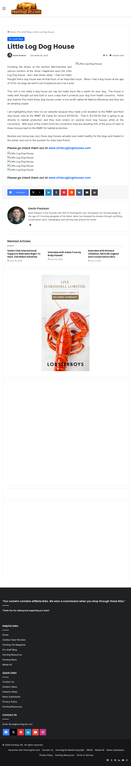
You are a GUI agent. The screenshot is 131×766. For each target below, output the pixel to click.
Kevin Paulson (19, 55)
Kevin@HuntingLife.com (20, 724)
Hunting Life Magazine (13, 644)
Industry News (9, 691)
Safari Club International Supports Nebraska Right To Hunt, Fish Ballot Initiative (23, 253)
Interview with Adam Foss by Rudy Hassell (64, 254)
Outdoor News (9, 686)
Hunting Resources (12, 654)
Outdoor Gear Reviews (14, 639)
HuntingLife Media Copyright (70, 750)
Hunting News (9, 659)
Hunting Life (17, 745)
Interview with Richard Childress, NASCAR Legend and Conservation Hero (103, 253)
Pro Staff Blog (24, 32)
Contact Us (8, 682)
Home (12, 32)
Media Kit (7, 664)
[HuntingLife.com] (26, 8)
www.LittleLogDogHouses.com (70, 148)
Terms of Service (85, 755)
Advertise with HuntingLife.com (24, 750)
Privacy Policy (9, 701)
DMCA (90, 750)
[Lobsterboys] (65, 370)
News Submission (11, 696)
